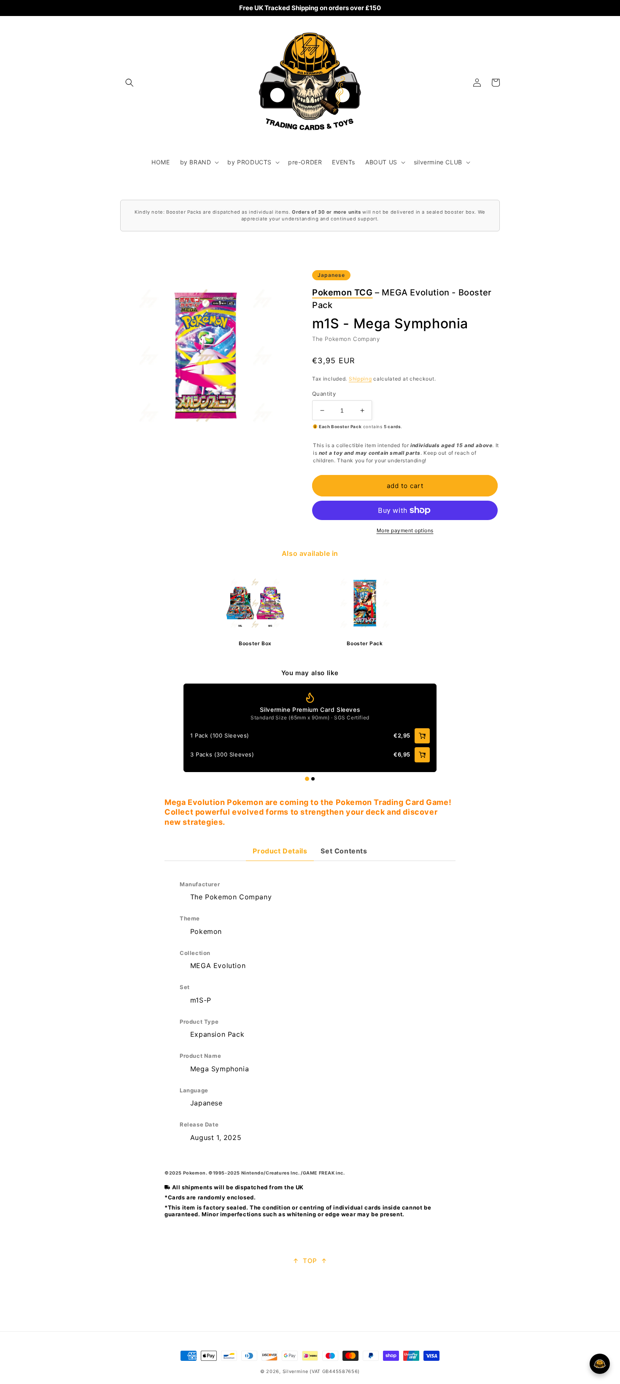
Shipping (360, 379)
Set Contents (344, 851)
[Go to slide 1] (307, 779)
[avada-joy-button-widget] (600, 1364)
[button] (129, 82)
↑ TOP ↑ (310, 1261)
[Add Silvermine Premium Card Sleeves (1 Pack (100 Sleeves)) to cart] (422, 735)
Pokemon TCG (342, 292)
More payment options (405, 530)
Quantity (324, 393)
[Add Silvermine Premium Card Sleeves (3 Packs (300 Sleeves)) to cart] (422, 754)
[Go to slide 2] (313, 779)
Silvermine (295, 1371)
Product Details (280, 851)
